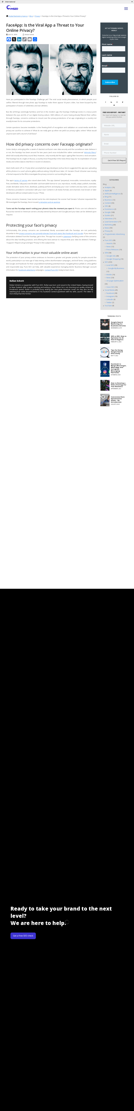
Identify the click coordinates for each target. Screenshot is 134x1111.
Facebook (110, 293)
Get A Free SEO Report (116, 160)
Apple (107, 190)
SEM (106, 253)
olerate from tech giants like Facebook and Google (63, 233)
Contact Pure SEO (51, 270)
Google (107, 212)
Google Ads (111, 256)
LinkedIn (109, 299)
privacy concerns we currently (30, 233)
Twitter (109, 302)
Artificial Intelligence (112, 193)
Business (108, 200)
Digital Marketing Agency (18, 16)
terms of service (20, 180)
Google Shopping (113, 259)
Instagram (110, 296)
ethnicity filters (90, 152)
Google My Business (116, 268)
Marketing (109, 224)
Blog (31, 16)
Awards (109, 243)
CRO (106, 206)
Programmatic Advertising (115, 234)
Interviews (109, 218)
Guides (107, 215)
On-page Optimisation (115, 281)
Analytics (108, 187)
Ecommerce (109, 209)
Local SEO (110, 265)
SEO (106, 262)
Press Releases (112, 249)
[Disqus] (26, 324)
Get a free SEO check (23, 935)
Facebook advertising (26, 270)
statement (67, 236)
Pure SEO (108, 240)
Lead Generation (111, 221)
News (107, 228)
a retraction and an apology (49, 202)
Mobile (109, 274)
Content (108, 203)
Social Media (110, 290)
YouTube (108, 305)
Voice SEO (110, 287)
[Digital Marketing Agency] (12, 7)
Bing (106, 196)
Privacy (37, 16)
